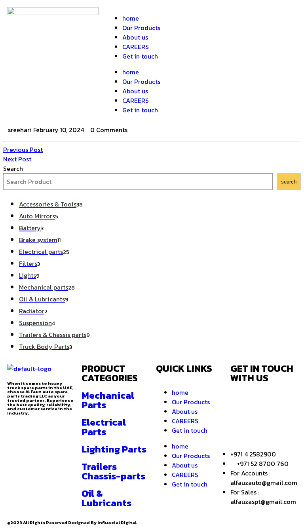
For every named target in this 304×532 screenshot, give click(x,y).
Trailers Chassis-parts (113, 471)
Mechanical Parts (108, 400)
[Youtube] (262, 423)
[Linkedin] (240, 423)
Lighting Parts (114, 449)
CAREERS (135, 46)
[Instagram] (258, 17)
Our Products (141, 27)
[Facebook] (215, 17)
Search (13, 168)
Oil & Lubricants (106, 498)
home (130, 18)
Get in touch (140, 56)
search (288, 182)
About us (135, 37)
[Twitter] (237, 17)
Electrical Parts (104, 427)
